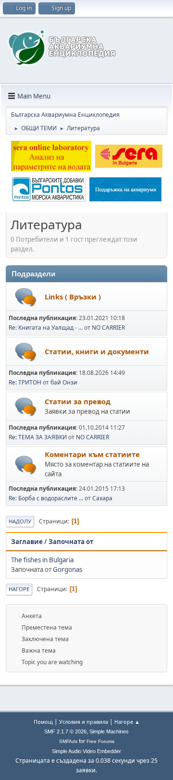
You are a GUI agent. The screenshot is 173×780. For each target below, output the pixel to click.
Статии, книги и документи (97, 351)
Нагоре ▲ (127, 721)
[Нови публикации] (26, 297)
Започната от (71, 541)
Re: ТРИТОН (25, 382)
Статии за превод (78, 401)
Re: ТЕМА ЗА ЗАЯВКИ (38, 437)
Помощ (43, 721)
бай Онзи (63, 382)
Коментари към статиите (92, 454)
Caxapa (102, 498)
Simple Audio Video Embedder (86, 751)
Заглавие (27, 541)
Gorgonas (67, 569)
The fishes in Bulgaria (42, 560)
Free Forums (100, 741)
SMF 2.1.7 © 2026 (65, 731)
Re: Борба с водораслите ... (46, 498)
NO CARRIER (108, 327)
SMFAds (68, 741)
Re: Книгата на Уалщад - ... (46, 327)
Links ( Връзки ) (73, 296)
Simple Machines (109, 731)
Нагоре (19, 589)
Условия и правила (83, 721)
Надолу (20, 521)
